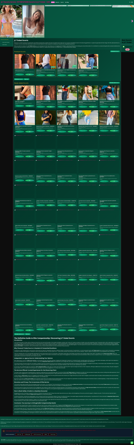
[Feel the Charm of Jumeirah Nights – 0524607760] (67, 192)
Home (53, 2)
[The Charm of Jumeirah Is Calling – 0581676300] (67, 266)
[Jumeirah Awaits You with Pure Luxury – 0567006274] (109, 291)
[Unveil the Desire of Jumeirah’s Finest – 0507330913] (67, 167)
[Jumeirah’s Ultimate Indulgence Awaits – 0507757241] (109, 241)
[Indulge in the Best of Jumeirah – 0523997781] (46, 192)
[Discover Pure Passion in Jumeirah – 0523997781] (46, 117)
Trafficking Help (27, 434)
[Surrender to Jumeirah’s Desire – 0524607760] (46, 316)
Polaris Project (53, 434)
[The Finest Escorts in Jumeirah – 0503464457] (88, 192)
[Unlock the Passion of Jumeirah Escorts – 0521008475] (46, 167)
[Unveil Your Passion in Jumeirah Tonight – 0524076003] (46, 142)
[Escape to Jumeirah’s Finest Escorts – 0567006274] (109, 217)
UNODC (45, 434)
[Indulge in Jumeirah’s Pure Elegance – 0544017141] (88, 266)
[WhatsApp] (29, 74)
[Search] (130, 2)
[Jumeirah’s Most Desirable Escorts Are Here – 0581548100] (67, 117)
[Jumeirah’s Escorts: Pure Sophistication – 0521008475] (109, 167)
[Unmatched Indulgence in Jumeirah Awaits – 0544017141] (88, 291)
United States (4, 44)
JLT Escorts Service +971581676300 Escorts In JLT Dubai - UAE (25, 2)
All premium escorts (115, 51)
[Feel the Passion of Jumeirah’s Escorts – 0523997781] (46, 217)
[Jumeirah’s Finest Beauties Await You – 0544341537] (67, 316)
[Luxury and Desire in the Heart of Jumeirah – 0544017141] (46, 241)
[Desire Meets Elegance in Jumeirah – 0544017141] (109, 316)
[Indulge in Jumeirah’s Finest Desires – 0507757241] (88, 241)
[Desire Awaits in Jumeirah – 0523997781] (25, 291)
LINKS (127, 49)
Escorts (62, 2)
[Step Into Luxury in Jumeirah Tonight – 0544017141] (46, 93)
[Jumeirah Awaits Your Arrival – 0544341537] (67, 291)
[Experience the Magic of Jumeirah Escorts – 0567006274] (88, 217)
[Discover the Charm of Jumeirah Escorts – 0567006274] (67, 217)
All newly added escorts (114, 82)
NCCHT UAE (18, 434)
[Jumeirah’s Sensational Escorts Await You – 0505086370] (25, 192)
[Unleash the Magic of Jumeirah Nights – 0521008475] (88, 316)
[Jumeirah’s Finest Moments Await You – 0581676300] (109, 93)
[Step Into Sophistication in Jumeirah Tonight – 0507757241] (88, 93)
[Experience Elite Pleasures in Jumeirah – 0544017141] (109, 142)
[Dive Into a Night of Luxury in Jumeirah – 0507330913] (25, 142)
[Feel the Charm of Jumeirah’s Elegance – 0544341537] (88, 142)
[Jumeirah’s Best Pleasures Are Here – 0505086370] (88, 117)
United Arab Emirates (5, 42)
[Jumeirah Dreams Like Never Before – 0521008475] (25, 266)
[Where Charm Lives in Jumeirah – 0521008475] (25, 217)
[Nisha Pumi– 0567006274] (25, 93)
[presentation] (2, 21)
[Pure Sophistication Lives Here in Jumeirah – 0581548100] (109, 192)
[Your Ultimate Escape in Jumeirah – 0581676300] (67, 241)
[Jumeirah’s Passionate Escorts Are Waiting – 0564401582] (25, 316)
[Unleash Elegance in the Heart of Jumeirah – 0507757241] (25, 117)
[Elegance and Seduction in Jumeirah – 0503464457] (109, 117)
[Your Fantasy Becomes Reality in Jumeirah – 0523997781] (25, 241)
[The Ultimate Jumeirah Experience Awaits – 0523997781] (46, 291)
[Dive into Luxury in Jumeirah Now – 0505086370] (25, 167)
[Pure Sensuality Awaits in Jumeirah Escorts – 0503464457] (88, 167)
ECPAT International (37, 434)
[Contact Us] (132, 2)
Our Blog (67, 2)
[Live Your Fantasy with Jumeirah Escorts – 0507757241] (67, 142)
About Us (57, 2)
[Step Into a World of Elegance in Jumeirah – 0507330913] (46, 266)
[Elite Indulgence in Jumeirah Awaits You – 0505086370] (67, 93)
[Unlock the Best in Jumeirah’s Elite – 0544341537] (109, 266)
